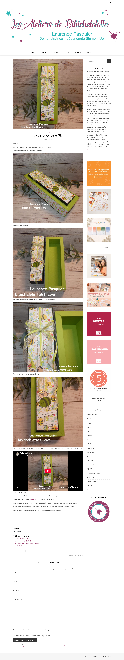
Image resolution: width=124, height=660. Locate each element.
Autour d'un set (92, 415)
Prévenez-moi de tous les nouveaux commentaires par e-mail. (34, 630)
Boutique (44, 53)
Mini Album (90, 460)
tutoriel (22, 551)
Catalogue (90, 435)
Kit (87, 456)
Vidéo (88, 490)
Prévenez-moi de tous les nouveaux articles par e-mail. (32, 636)
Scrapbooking (91, 481)
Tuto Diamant (20, 545)
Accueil (34, 53)
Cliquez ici (90, 150)
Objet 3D (89, 469)
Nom (15, 572)
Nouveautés (91, 465)
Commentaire (17, 599)
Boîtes (89, 423)
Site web (16, 590)
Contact (89, 53)
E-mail (15, 581)
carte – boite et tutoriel (23, 539)
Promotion (90, 477)
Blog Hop (90, 419)
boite (15, 551)
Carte (48, 132)
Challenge (90, 440)
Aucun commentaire (76, 555)
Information (91, 452)
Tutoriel (68, 53)
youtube (29, 551)
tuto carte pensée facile (23, 541)
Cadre (89, 427)
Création (55, 53)
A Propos (78, 53)
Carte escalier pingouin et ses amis (27, 543)
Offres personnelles (93, 473)
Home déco (90, 448)
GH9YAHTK (33, 499)
